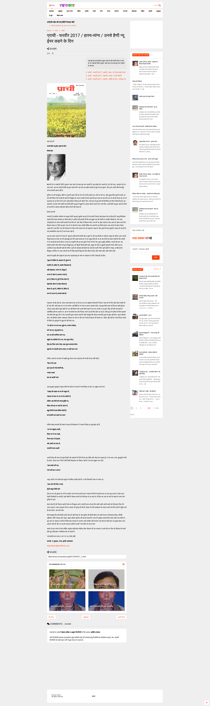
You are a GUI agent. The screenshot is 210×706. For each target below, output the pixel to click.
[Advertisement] (146, 34)
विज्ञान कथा (60, 15)
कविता (78, 11)
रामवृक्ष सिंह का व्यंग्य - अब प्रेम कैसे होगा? (103, 584)
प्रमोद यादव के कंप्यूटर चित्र (146, 96)
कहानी (150, 11)
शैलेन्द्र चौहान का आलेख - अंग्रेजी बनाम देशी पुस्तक (146, 193)
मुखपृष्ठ (93, 696)
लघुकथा (60, 11)
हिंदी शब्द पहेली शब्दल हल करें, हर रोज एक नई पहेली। (63, 25)
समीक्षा (142, 11)
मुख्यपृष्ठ (86, 617)
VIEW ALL (156, 269)
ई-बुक (50, 15)
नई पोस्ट (51, 617)
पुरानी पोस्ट (121, 617)
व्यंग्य (101, 11)
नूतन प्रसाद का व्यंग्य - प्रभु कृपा (61, 606)
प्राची (63, 30)
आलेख (86, 11)
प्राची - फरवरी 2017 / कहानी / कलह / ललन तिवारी (105, 76)
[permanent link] (52, 53)
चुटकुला (158, 11)
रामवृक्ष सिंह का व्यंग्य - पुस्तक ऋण (148, 141)
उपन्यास (125, 11)
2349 (148, 408)
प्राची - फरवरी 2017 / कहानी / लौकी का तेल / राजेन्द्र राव (107, 79)
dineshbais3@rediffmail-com (58, 546)
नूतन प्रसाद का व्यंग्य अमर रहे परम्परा (101, 606)
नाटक (108, 11)
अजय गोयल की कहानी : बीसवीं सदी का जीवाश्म (144, 126)
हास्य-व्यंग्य (70, 11)
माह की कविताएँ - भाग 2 (145, 315)
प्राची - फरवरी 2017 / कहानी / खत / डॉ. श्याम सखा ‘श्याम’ (107, 72)
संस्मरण (117, 11)
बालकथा (51, 11)
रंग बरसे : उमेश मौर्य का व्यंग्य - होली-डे (63, 584)
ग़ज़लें (94, 11)
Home (49, 30)
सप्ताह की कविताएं (137, 81)
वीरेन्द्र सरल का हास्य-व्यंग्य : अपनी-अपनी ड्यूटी (145, 159)
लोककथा (134, 11)
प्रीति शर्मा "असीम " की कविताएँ (147, 391)
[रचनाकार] (67, 6)
